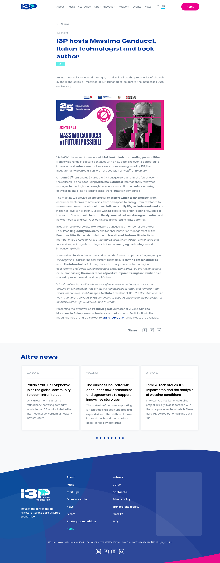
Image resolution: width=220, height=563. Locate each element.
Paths (71, 7)
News (148, 7)
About (60, 7)
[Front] (31, 7)
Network (124, 7)
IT (158, 6)
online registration (113, 318)
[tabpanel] (50, 402)
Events (137, 7)
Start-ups (84, 7)
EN (163, 6)
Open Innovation (104, 7)
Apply (190, 7)
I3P (60, 64)
